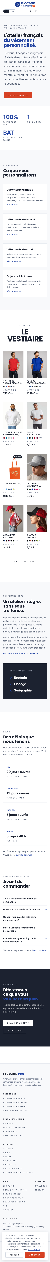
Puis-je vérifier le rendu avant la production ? (19, 929)
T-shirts (8, 1149)
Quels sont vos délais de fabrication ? (22, 909)
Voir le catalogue (18, 95)
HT (6, 11)
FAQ (5, 1206)
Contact (40, 1190)
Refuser (14, 1255)
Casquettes (10, 1161)
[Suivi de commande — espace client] (30, 11)
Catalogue (41, 1186)
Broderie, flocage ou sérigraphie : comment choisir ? (20, 940)
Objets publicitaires (15, 1110)
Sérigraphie (10, 1132)
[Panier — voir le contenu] (35, 11)
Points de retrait (13, 1198)
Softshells (10, 1165)
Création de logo (13, 1136)
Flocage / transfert (15, 1128)
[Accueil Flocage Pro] (25, 4)
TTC (13, 11)
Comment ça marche (15, 1190)
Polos (6, 1153)
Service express (12, 1194)
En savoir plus (34, 1249)
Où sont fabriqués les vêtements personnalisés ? (19, 918)
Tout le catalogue (25, 562)
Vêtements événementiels (18, 1173)
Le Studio (8, 1186)
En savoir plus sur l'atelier (20, 653)
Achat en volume (13, 1169)
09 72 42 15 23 (14, 1031)
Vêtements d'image (14, 1098)
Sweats (7, 1157)
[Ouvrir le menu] (44, 11)
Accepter (34, 1255)
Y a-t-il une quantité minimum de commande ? (20, 900)
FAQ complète (39, 950)
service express (24, 855)
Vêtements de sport (15, 1106)
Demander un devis (18, 1023)
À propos (8, 1210)
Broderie (8, 1124)
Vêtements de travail (15, 1102)
